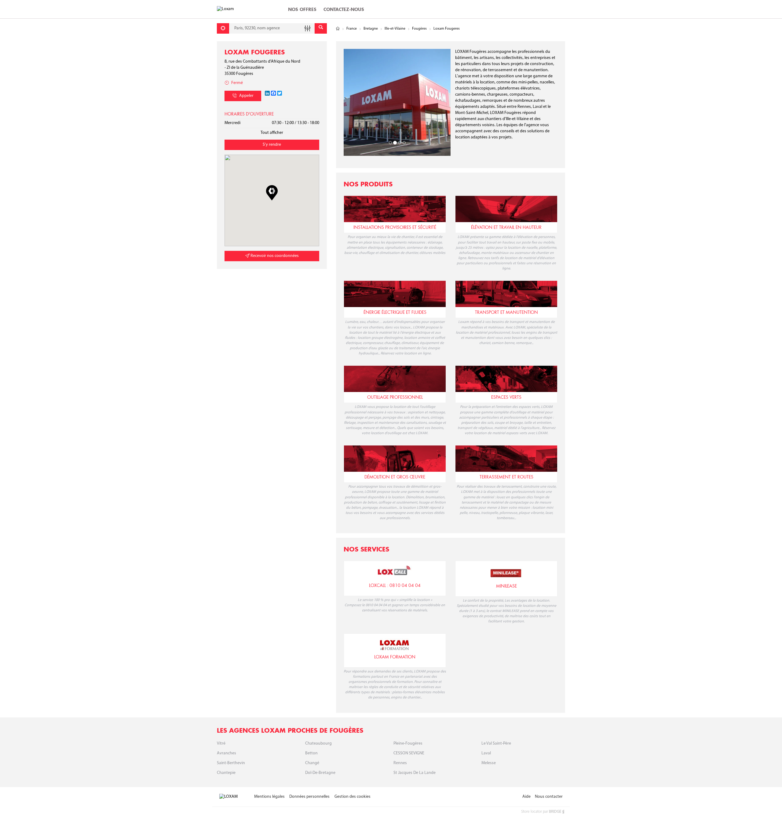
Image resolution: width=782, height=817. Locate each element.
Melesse (488, 763)
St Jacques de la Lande (414, 773)
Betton (311, 753)
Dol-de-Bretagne (320, 773)
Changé (312, 763)
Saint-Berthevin (231, 763)
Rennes (400, 763)
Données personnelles (309, 796)
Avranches (226, 753)
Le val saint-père (496, 743)
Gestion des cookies (352, 796)
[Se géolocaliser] (223, 28)
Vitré (221, 743)
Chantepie (226, 773)
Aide (526, 796)
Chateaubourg (318, 743)
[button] (272, 192)
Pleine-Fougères (407, 743)
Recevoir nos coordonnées (274, 256)
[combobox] (272, 28)
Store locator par (541, 812)
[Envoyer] (321, 28)
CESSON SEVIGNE (408, 753)
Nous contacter (549, 796)
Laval (486, 753)
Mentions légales (269, 796)
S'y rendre (272, 144)
